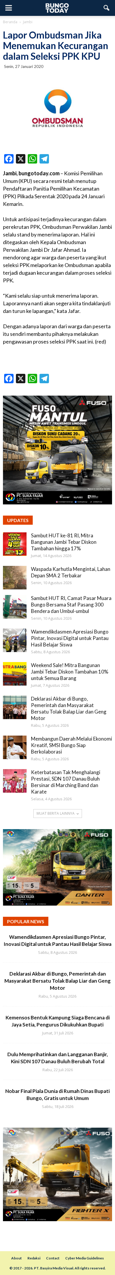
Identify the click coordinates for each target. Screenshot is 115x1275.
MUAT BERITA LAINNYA (56, 813)
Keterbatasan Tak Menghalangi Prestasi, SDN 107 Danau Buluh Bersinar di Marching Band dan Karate (65, 782)
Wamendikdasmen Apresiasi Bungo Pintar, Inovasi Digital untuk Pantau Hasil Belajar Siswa (70, 638)
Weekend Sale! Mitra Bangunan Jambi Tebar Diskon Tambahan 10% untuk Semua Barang (69, 671)
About (16, 1258)
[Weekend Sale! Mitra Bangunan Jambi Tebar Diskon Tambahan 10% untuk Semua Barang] (15, 674)
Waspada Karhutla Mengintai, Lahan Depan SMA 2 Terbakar (70, 572)
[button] (106, 8)
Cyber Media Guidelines (84, 1258)
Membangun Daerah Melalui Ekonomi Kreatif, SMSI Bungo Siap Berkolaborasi (71, 745)
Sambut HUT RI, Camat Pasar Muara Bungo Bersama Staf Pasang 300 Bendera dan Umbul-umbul (71, 604)
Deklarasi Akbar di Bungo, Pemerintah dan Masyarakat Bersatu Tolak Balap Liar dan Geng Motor (68, 708)
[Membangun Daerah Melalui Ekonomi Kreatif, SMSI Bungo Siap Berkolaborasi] (15, 747)
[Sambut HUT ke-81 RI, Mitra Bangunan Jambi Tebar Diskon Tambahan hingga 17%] (15, 544)
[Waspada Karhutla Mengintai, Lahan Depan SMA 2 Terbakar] (15, 577)
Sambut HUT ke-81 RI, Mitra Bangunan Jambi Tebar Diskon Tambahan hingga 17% (63, 541)
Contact (53, 1258)
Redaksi (33, 1258)
